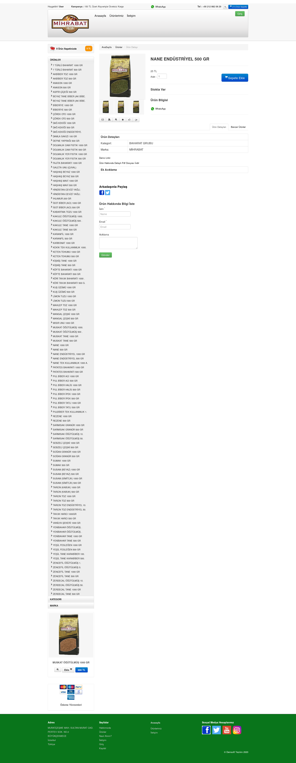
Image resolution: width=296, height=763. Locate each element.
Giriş (101, 744)
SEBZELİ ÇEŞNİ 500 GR (65, 447)
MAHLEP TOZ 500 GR (64, 309)
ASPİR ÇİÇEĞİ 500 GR (64, 91)
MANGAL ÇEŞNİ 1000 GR (66, 314)
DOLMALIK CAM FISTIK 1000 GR (70, 145)
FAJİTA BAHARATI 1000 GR (67, 163)
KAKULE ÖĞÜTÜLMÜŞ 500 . (67, 220)
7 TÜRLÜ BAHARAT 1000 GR (68, 65)
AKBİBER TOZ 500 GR (64, 78)
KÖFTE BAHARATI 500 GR (66, 274)
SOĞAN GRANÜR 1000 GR (67, 451)
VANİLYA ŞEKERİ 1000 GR (66, 522)
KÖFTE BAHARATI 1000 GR (67, 269)
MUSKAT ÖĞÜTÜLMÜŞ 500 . (68, 331)
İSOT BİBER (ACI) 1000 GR (67, 203)
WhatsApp (160, 6)
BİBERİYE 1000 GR (63, 105)
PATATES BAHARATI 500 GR (68, 371)
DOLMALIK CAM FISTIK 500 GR (69, 149)
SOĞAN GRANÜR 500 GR (66, 456)
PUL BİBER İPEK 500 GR (66, 398)
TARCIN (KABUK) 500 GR (66, 491)
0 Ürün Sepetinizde (66, 48)
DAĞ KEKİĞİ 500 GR (63, 127)
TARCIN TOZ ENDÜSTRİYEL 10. (69, 505)
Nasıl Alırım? (105, 736)
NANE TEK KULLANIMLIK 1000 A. (70, 362)
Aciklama (104, 234)
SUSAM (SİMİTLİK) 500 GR (67, 482)
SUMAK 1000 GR (61, 460)
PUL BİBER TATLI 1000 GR (67, 402)
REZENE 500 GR (61, 420)
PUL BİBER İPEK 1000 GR (66, 394)
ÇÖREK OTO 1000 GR (64, 114)
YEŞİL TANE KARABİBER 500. (69, 558)
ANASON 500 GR (62, 87)
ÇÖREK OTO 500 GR (63, 118)
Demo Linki (104, 157)
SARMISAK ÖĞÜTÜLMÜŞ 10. (68, 434)
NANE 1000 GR (61, 345)
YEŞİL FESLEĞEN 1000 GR (67, 545)
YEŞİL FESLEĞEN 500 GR (66, 549)
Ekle (67, 670)
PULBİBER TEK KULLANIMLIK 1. (70, 411)
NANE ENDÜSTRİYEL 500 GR (68, 358)
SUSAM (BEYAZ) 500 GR (66, 474)
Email (103, 221)
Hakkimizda (105, 727)
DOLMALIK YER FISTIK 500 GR (69, 158)
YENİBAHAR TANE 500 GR (67, 540)
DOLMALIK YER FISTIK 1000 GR (70, 154)
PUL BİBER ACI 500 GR (65, 380)
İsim (102, 209)
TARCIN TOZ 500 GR (63, 500)
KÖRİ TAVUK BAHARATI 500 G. (69, 283)
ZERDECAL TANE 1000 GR (67, 589)
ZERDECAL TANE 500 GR (66, 594)
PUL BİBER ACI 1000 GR (66, 376)
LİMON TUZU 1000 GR (64, 296)
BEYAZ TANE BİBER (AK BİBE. (69, 96)
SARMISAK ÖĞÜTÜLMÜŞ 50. (68, 438)
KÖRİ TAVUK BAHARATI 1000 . (69, 278)
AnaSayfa (107, 47)
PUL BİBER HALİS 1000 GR (67, 385)
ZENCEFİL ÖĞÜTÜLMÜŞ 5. (67, 567)
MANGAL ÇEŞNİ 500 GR (65, 318)
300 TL (81, 670)
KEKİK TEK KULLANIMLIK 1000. (69, 247)
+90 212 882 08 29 (212, 6)
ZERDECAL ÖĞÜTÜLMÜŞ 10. (68, 580)
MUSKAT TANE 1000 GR (65, 336)
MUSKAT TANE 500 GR (65, 340)
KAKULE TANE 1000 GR (65, 225)
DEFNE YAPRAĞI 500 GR (66, 140)
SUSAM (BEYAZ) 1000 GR (66, 469)
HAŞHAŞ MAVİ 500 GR (65, 185)
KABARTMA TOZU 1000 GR (67, 211)
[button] (240, 13)
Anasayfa (100, 16)
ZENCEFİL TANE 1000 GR (66, 571)
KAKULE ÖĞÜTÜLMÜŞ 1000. (68, 216)
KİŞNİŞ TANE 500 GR (64, 265)
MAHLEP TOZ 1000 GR (65, 305)
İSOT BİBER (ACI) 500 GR (66, 207)
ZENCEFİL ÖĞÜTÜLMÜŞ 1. (67, 562)
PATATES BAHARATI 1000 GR (68, 367)
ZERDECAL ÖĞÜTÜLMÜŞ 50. (68, 585)
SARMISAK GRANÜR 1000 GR (68, 425)
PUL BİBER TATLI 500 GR (66, 407)
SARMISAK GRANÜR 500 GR (68, 429)
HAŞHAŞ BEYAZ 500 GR (65, 176)
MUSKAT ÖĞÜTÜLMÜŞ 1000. (68, 327)
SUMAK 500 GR (61, 465)
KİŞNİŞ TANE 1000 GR (64, 260)
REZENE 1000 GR (62, 416)
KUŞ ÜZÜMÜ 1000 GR (64, 287)
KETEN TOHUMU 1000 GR (66, 251)
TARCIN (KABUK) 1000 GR (66, 487)
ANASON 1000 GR (62, 83)
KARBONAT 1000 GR (64, 243)
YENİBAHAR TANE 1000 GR (67, 536)
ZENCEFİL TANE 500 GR (65, 576)
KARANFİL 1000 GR (63, 234)
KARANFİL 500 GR (62, 238)
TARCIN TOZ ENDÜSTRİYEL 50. (69, 509)
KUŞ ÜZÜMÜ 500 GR (63, 291)
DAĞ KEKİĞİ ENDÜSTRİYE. (67, 131)
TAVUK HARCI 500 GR (64, 518)
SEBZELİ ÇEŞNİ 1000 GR (66, 442)
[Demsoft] (122, 76)
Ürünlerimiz (116, 16)
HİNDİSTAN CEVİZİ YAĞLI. (67, 189)
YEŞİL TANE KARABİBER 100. (69, 554)
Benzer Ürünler (238, 127)
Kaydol (102, 748)
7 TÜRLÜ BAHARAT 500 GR (67, 69)
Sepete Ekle (236, 78)
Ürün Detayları (219, 127)
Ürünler (118, 47)
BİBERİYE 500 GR (62, 109)
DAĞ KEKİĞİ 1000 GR (64, 123)
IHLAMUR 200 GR (62, 198)
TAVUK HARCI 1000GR (64, 514)
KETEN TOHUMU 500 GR (66, 256)
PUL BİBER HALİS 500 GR (66, 389)
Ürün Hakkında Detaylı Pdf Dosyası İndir (119, 163)
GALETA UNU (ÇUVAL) (64, 167)
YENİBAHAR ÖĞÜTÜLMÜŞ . (67, 527)
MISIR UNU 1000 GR (63, 323)
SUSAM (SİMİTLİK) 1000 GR (67, 478)
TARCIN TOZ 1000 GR (64, 496)
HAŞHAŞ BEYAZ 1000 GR (66, 171)
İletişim (131, 16)
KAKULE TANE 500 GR (65, 229)
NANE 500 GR (60, 349)
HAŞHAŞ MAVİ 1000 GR (65, 180)
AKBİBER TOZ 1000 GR (65, 74)
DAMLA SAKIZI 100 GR (65, 136)
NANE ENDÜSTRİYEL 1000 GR (69, 354)
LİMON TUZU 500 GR (64, 300)
